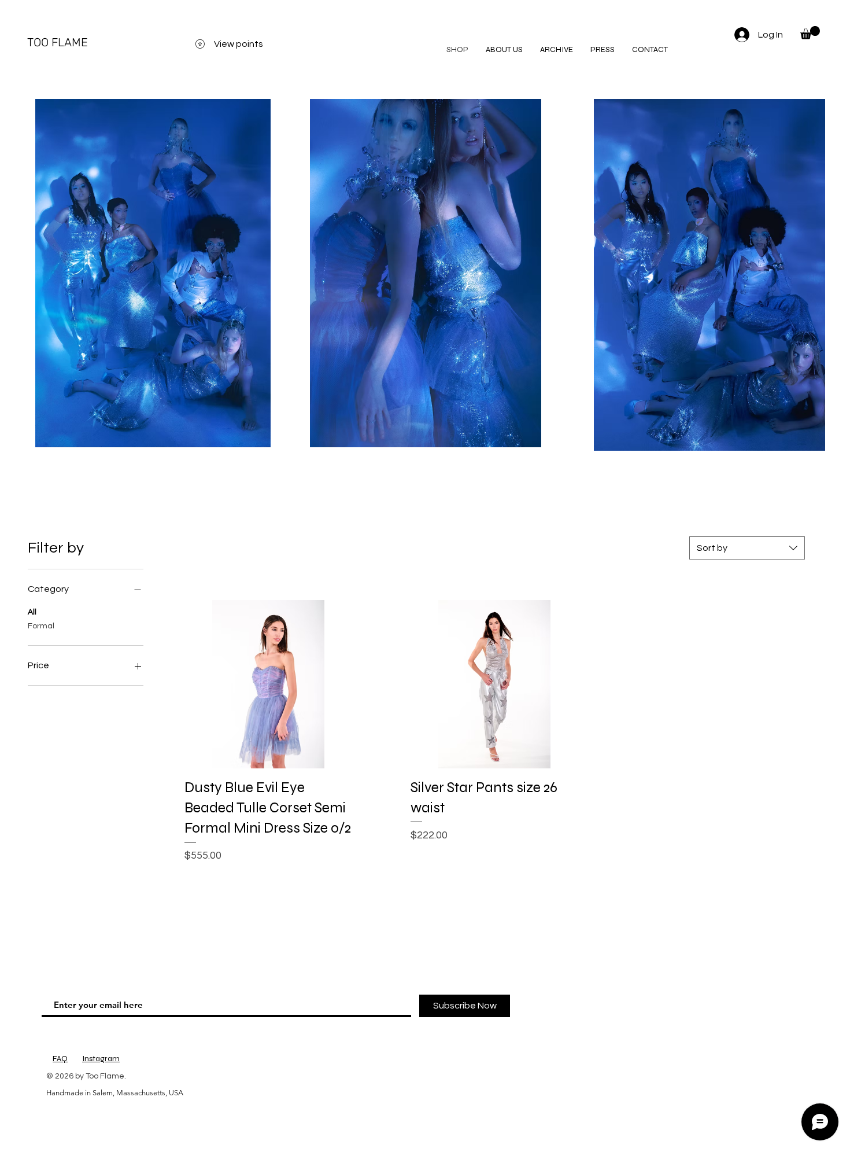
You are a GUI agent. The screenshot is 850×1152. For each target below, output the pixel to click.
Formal (41, 626)
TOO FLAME (57, 42)
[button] (810, 32)
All (32, 612)
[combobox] (747, 548)
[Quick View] (268, 684)
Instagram (101, 1058)
